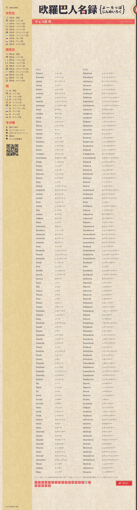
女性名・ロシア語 (16, 38)
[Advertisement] (83, 46)
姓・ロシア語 (14, 111)
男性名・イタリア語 (17, 63)
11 (69, 482)
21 (46, 486)
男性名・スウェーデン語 (18, 69)
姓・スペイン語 (15, 102)
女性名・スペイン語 (17, 29)
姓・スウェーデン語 (17, 105)
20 (43, 486)
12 (73, 482)
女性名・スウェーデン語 (18, 32)
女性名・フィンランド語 (18, 35)
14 (79, 482)
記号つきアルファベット (18, 133)
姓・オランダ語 (15, 117)
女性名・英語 (14, 18)
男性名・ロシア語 (16, 75)
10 (66, 482)
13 (76, 482)
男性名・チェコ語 (16, 78)
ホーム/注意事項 (15, 139)
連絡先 (11, 136)
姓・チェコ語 (14, 114)
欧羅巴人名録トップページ (84, 9)
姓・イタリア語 (15, 99)
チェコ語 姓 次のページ (124, 483)
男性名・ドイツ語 (16, 57)
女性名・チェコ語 (16, 41)
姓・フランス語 (15, 97)
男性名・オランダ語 (17, 81)
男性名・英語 (14, 54)
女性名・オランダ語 (17, 44)
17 (89, 482)
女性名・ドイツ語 (16, 21)
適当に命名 (13, 127)
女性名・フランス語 (17, 24)
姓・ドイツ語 (14, 94)
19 (39, 486)
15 (82, 482)
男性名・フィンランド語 (18, 72)
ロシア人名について (17, 130)
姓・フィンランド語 (17, 108)
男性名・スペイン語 (17, 66)
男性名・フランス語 (17, 60)
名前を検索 (13, 8)
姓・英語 (12, 91)
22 (49, 486)
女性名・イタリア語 (17, 27)
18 (36, 486)
